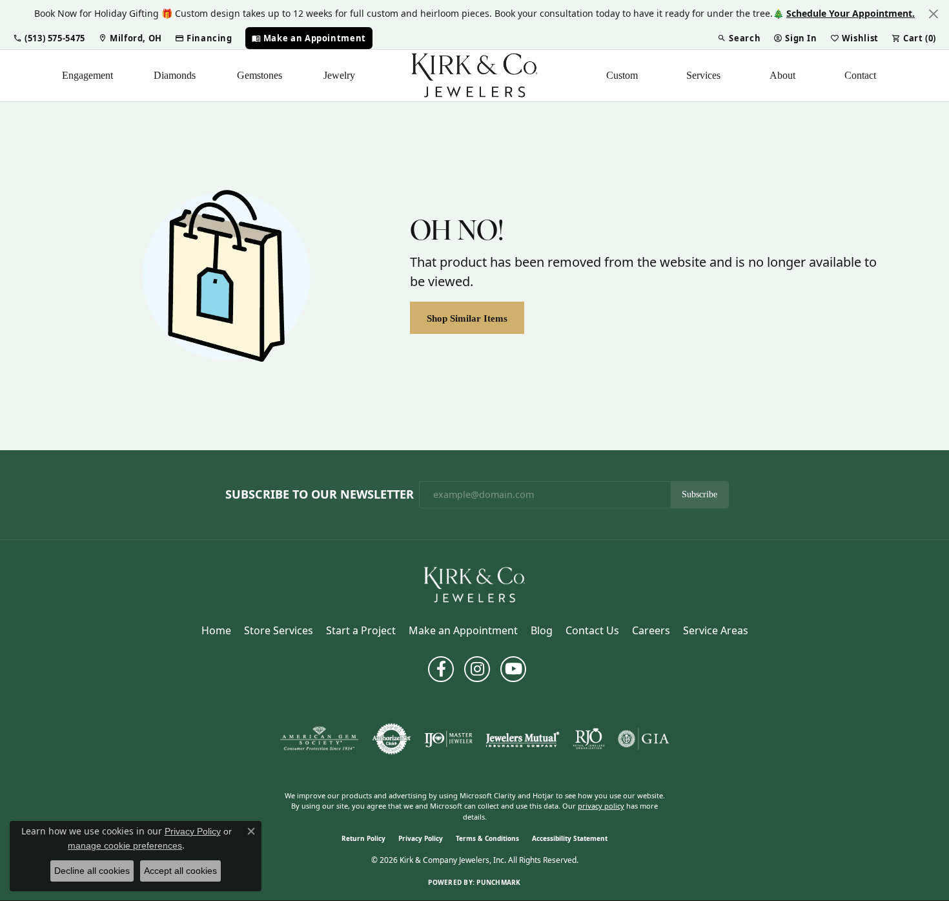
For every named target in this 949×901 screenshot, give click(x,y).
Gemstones (259, 75)
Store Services (278, 630)
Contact (860, 75)
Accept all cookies (180, 870)
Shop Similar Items (467, 318)
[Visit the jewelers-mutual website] (522, 739)
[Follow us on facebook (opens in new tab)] (441, 669)
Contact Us (592, 630)
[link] (130, 38)
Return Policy (363, 838)
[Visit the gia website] (643, 739)
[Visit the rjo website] (589, 739)
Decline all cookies (92, 870)
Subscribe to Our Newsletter (319, 495)
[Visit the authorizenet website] (392, 739)
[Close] (933, 14)
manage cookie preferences (125, 845)
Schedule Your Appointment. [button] (850, 13)
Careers (651, 630)
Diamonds (175, 75)
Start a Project (361, 630)
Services (703, 75)
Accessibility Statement (569, 838)
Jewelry (339, 75)
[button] (49, 38)
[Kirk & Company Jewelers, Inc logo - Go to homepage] (474, 75)
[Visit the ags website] (319, 739)
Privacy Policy (420, 838)
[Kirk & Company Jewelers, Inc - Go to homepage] (474, 584)
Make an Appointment (463, 630)
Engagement (87, 75)
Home (216, 630)
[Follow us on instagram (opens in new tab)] (477, 669)
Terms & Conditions (487, 838)
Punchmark (498, 882)
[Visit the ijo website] (448, 739)
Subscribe (699, 494)
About (782, 75)
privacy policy (601, 806)
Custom (622, 75)
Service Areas (715, 630)
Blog (542, 630)
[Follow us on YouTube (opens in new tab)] (513, 669)
